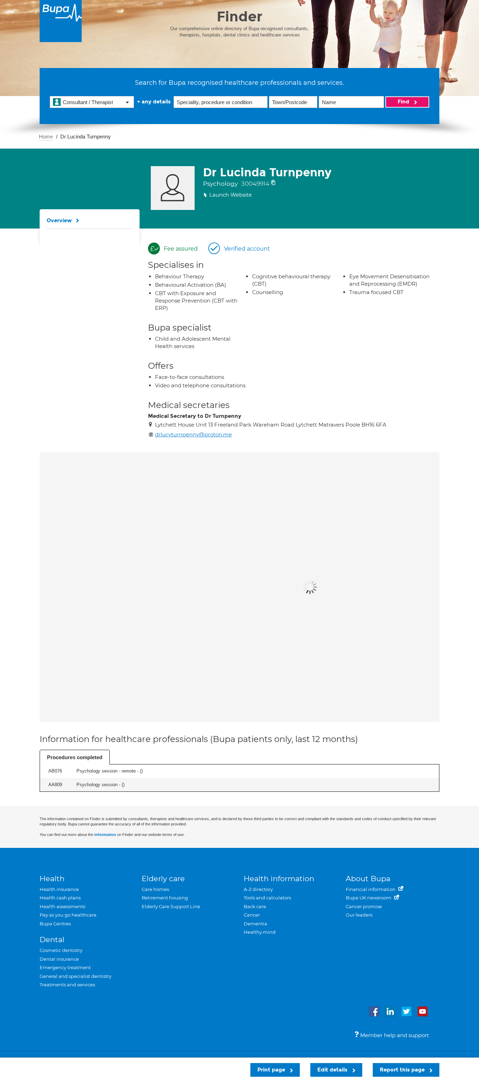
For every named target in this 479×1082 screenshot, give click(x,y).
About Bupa (368, 878)
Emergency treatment (65, 967)
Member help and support (394, 1035)
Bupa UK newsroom (369, 897)
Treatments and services (67, 984)
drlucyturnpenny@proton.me (193, 434)
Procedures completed (74, 757)
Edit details (333, 1070)
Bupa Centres (55, 923)
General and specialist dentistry (76, 976)
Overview (59, 220)
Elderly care (163, 878)
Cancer (252, 915)
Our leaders (359, 915)
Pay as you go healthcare (68, 915)
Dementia (255, 923)
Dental (52, 939)
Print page (271, 1070)
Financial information (371, 889)
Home (46, 136)
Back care (255, 906)
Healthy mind (260, 932)
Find (404, 101)
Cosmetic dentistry (61, 950)
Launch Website (230, 194)
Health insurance (59, 889)
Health (52, 878)
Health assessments (62, 906)
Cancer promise (364, 906)
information (105, 834)
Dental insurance (59, 959)
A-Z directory (258, 889)
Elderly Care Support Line (171, 906)
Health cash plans (60, 897)
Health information (279, 878)
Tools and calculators (267, 897)
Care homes (155, 889)
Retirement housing (165, 897)
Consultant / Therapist (88, 102)
